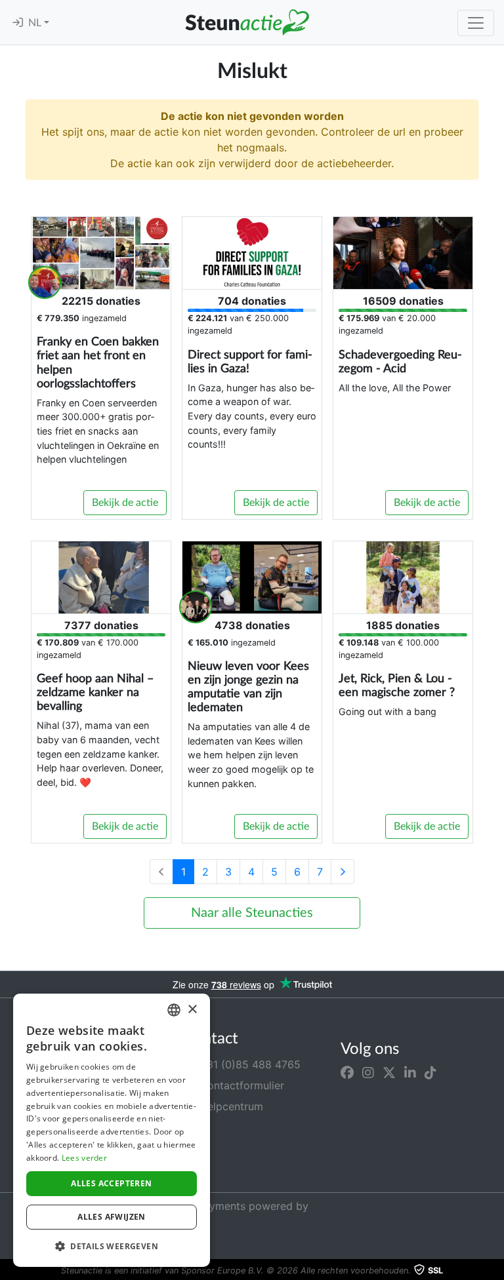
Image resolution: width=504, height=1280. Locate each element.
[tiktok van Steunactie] (430, 1072)
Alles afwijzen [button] (111, 1216)
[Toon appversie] (495, 1271)
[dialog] (111, 1130)
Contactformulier (240, 1085)
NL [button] (36, 23)
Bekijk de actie (125, 502)
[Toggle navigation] (475, 23)
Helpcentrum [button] (229, 1106)
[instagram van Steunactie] (368, 1072)
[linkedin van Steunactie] (410, 1072)
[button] (111, 1246)
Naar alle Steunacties (252, 913)
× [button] (192, 1010)
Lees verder (84, 1157)
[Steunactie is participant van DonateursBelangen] (251, 1135)
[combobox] (173, 1010)
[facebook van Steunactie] (347, 1072)
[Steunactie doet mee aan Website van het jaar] (227, 1168)
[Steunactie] (246, 22)
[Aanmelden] (18, 23)
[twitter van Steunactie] (389, 1072)
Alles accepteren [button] (111, 1183)
